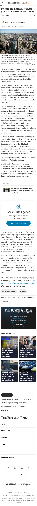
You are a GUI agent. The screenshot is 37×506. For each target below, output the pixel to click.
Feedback (6, 302)
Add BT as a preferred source (15, 22)
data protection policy (28, 495)
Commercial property (9, 291)
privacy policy (26, 492)
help (21, 492)
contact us (16, 492)
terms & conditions (8, 495)
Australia (23, 291)
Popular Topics (7, 395)
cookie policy (17, 495)
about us (9, 492)
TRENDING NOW (8, 333)
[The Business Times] (17, 3)
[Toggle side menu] (2, 2)
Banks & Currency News (22, 395)
